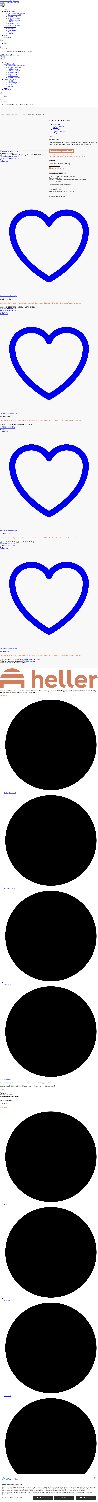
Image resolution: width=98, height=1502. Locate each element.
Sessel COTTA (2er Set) (7, 428)
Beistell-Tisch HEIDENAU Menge (59, 164)
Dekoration (7, 37)
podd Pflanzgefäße (9, 11)
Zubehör (10, 33)
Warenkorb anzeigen (28, 659)
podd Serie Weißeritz (14, 25)
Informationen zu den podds (16, 13)
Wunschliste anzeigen (28, 661)
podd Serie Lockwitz (14, 18)
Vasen (5, 35)
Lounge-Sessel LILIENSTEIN (9, 158)
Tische (10, 32)
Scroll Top (16, 1)
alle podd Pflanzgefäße (14, 15)
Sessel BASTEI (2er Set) (7, 545)
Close (2, 6)
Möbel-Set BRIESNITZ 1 (8, 310)
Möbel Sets (11, 28)
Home (6, 10)
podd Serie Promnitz (14, 20)
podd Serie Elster (13, 23)
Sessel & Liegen (13, 30)
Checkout (38, 659)
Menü (2, 4)
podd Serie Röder (13, 16)
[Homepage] (9, 2)
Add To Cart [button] (4, 161)
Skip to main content (6, 1)
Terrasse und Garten (10, 27)
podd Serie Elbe (12, 22)
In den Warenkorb (55, 165)
